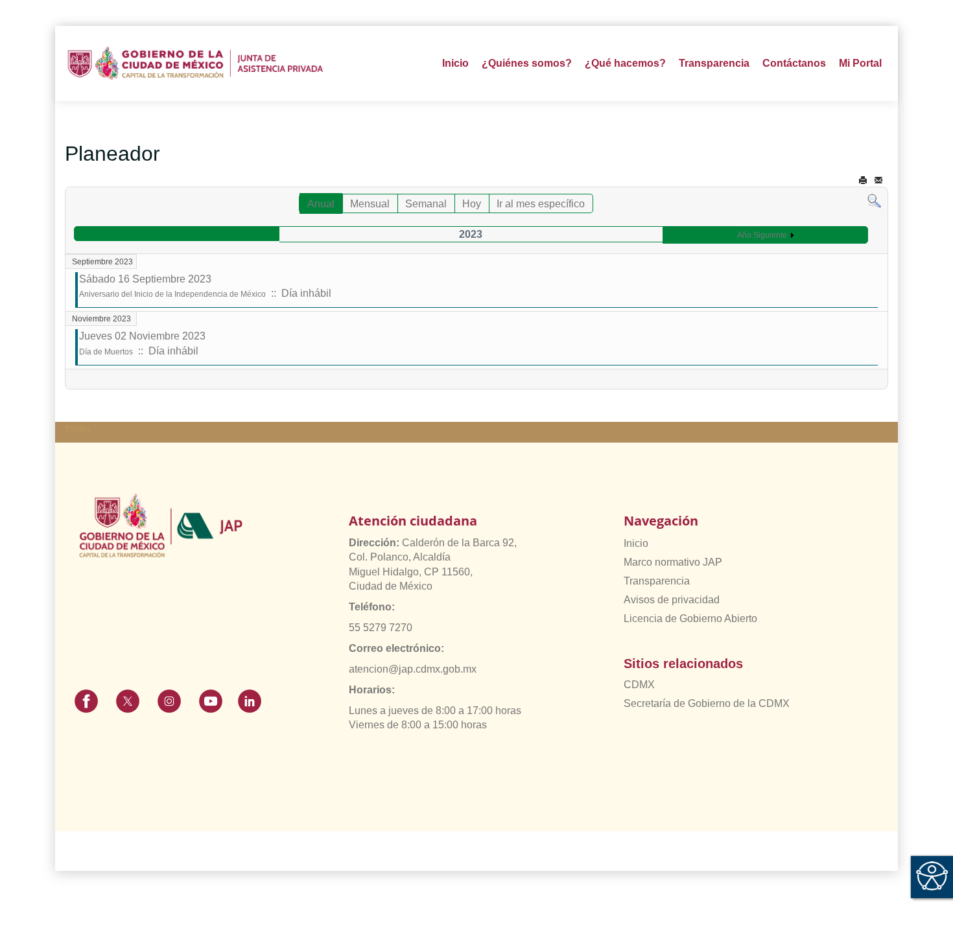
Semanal (426, 203)
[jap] (195, 63)
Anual (321, 203)
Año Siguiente (762, 235)
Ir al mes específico (541, 203)
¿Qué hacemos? (625, 63)
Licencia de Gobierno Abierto (690, 618)
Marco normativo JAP (673, 562)
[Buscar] (874, 200)
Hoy (471, 203)
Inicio (455, 63)
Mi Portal (860, 63)
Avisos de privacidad (672, 599)
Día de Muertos (106, 351)
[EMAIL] (878, 180)
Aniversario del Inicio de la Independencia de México (172, 294)
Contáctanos (794, 63)
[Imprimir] (862, 180)
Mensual (370, 203)
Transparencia (657, 580)
